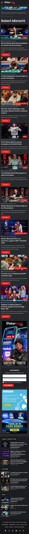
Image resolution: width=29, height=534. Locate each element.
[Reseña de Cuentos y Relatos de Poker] (5, 507)
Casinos (7, 527)
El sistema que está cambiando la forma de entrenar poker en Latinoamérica (19, 480)
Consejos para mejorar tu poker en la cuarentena (19, 473)
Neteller (11, 527)
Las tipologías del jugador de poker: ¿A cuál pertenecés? (18, 487)
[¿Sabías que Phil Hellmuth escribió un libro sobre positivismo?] (5, 500)
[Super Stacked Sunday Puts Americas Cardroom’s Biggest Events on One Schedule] (5, 462)
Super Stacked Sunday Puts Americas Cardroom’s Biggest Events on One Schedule (18, 461)
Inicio (3, 16)
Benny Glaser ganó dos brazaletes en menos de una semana (14, 44)
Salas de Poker (23, 524)
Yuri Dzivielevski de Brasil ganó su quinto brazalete (13, 174)
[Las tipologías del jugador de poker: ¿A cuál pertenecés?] (5, 488)
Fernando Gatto (5, 41)
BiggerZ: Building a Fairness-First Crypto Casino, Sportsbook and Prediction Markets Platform (18, 454)
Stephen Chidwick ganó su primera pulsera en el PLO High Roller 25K (12, 307)
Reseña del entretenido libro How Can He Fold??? (18, 512)
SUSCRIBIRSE (8, 385)
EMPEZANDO (12, 524)
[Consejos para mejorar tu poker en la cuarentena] (5, 474)
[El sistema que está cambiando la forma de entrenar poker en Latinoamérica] (5, 481)
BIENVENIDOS (5, 524)
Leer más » (5, 54)
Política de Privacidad (19, 527)
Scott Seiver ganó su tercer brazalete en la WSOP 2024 (11, 143)
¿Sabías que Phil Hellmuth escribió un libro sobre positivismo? (17, 499)
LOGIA (17, 524)
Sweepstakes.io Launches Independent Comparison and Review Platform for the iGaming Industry (18, 445)
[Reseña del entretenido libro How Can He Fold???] (5, 514)
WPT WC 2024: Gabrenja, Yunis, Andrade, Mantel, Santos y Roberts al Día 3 (14, 111)
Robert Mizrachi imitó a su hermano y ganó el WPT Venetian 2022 (14, 241)
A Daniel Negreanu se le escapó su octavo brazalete (14, 77)
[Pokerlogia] (10, 2)
